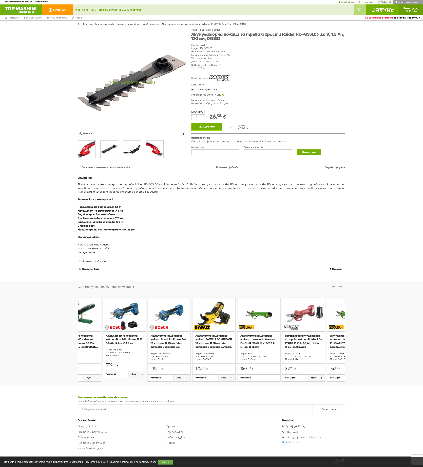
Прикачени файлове (227, 167)
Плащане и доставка (91, 443)
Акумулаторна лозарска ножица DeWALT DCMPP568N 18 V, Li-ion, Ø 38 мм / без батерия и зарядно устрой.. (189, 342)
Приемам (165, 462)
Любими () (386, 2)
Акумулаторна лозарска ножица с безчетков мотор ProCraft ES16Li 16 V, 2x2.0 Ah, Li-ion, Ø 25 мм (233, 342)
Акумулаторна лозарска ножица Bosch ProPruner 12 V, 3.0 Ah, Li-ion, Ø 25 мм (99, 340)
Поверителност (88, 437)
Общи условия (87, 426)
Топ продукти (175, 432)
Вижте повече (291, 442)
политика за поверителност (138, 462)
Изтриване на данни (91, 448)
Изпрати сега (309, 152)
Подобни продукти (335, 167)
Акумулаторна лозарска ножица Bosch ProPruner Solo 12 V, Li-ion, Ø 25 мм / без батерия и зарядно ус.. (144, 342)
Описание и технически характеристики (106, 167)
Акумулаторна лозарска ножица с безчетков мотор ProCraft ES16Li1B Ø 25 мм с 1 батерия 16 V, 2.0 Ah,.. (323, 342)
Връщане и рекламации (93, 432)
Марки (170, 443)
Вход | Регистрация (408, 2)
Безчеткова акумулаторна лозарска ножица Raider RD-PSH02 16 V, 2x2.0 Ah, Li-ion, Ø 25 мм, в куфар (278, 342)
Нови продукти (176, 437)
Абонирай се (329, 409)
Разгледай (86, 374)
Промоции (172, 426)
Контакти (370, 2)
